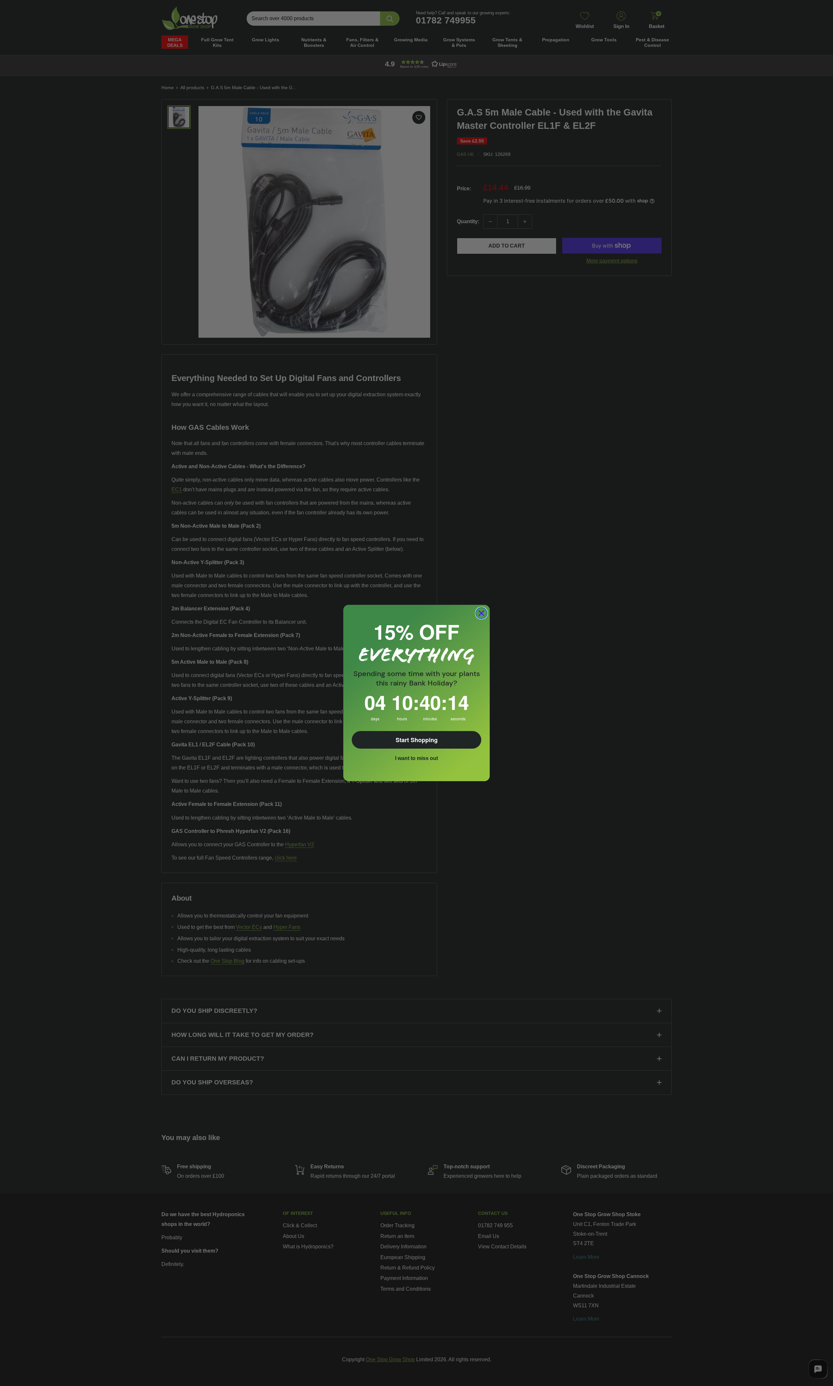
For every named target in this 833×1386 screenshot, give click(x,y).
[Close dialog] (481, 613)
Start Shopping (417, 740)
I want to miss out (416, 758)
